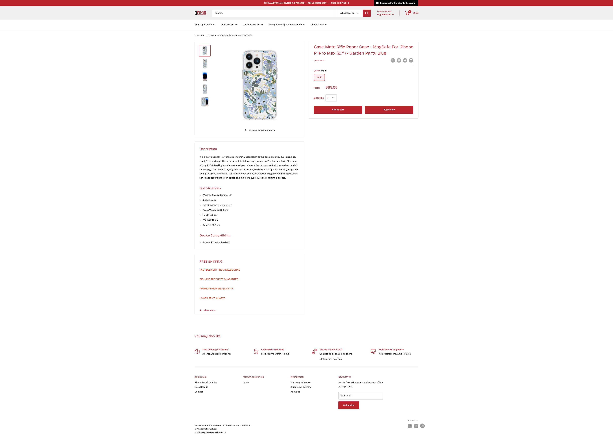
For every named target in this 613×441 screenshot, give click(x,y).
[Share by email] (411, 60)
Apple (246, 382)
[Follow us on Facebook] (410, 426)
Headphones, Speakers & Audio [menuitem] (285, 24)
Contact (199, 391)
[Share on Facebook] (393, 60)
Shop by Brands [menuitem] (203, 24)
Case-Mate (319, 61)
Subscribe (348, 405)
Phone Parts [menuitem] (317, 24)
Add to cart (338, 109)
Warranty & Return (300, 382)
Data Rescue (201, 387)
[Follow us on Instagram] (416, 426)
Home (197, 35)
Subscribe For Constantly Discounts (397, 3)
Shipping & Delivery (301, 387)
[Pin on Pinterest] (399, 60)
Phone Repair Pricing (206, 382)
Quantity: (319, 98)
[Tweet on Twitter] (405, 60)
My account (384, 14)
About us (295, 391)
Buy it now (389, 109)
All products (208, 35)
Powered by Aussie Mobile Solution (210, 432)
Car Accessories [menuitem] (250, 24)
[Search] (367, 13)
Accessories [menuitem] (227, 24)
